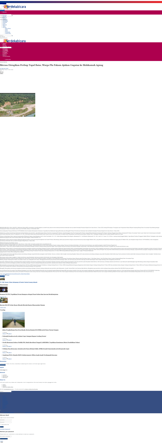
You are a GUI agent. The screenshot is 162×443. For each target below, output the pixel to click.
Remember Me (5, 424)
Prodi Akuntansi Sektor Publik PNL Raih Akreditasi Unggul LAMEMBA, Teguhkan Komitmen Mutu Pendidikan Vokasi (41, 342)
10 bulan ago (3, 296)
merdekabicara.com (9, 389)
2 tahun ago (3, 307)
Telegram (2, 10)
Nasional (5, 17)
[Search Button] (12, 15)
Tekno (4, 26)
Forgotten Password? (5, 429)
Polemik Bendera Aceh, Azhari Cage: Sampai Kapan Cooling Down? (24, 336)
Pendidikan (5, 21)
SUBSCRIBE (3, 365)
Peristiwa (5, 31)
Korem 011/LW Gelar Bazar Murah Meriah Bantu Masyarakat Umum (22, 305)
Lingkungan (8, 59)
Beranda (5, 12)
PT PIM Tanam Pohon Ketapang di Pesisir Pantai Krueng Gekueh (18, 282)
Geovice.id (5, 377)
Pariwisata (7, 56)
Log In (1, 441)
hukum (4, 273)
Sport (6, 53)
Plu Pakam (21, 273)
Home (4, 2)
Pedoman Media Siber (8, 387)
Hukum (4, 18)
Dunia (4, 34)
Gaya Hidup (8, 28)
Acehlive (5, 375)
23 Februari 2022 (4, 68)
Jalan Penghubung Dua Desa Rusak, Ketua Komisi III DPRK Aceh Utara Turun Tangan (30, 330)
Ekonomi (5, 24)
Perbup (17, 273)
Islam (6, 29)
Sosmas (4, 16)
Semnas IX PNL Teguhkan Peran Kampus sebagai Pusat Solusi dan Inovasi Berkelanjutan (29, 294)
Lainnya (4, 27)
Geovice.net (5, 376)
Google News (3, 3)
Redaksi (4, 385)
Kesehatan (5, 20)
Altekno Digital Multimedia (31, 389)
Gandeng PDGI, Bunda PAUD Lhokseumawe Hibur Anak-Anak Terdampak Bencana (30, 355)
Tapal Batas (27, 273)
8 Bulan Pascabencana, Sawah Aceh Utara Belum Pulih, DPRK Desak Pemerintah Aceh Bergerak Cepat (36, 349)
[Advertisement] (81, 83)
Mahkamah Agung (10, 273)
